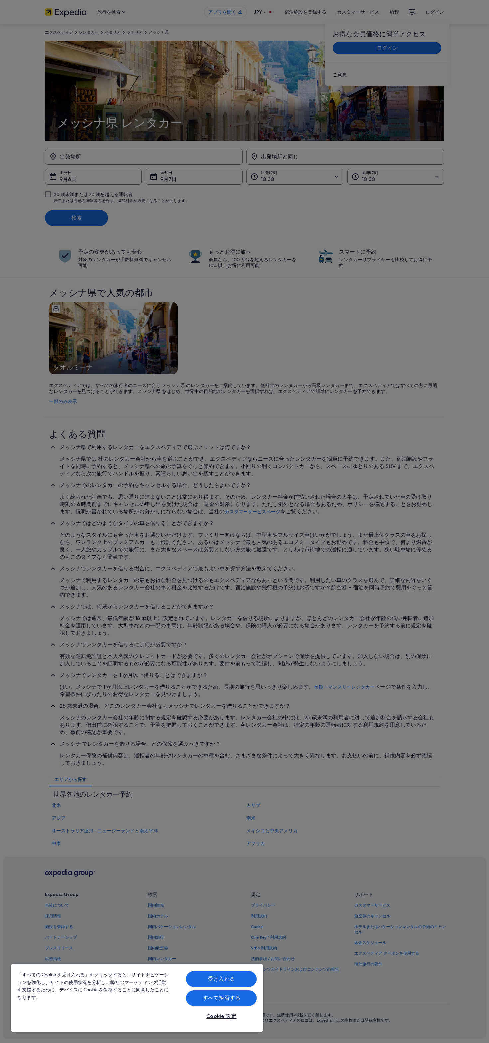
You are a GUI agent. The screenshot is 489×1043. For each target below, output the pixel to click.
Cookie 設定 (221, 1016)
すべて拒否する (221, 998)
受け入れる (221, 979)
